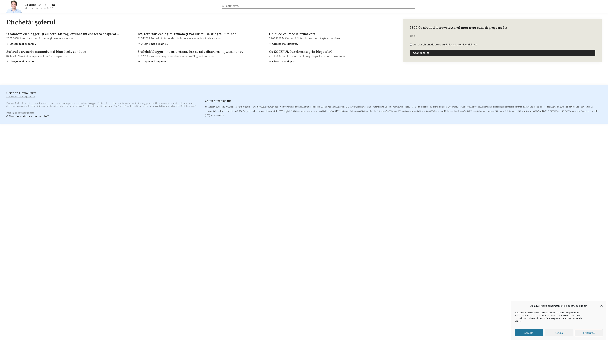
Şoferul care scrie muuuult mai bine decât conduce (46, 52)
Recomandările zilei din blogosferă (453, 111)
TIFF (553, 111)
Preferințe (589, 332)
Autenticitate (380, 106)
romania (492, 111)
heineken (347, 111)
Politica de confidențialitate (461, 44)
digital (290, 111)
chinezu (563, 106)
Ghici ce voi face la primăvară (292, 34)
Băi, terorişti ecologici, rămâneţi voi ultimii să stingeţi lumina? (187, 34)
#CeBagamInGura (215, 106)
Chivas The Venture (583, 106)
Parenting (427, 111)
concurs (210, 111)
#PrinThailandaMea (294, 106)
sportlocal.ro (530, 111)
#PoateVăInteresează (270, 106)
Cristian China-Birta (40, 6)
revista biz (479, 111)
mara (396, 111)
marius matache (411, 111)
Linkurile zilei (372, 111)
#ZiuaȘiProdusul (314, 106)
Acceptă (528, 332)
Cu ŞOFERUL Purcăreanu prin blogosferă (300, 52)
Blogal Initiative (423, 106)
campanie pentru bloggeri (519, 106)
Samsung (515, 111)
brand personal (442, 106)
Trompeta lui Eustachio (580, 111)
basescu (408, 106)
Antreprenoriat (362, 106)
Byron (478, 106)
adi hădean (332, 106)
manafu (386, 111)
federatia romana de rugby (310, 111)
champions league (543, 106)
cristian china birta (229, 111)
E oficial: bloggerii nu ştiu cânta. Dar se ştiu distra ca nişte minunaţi (191, 52)
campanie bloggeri (493, 106)
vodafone (217, 115)
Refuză (559, 332)
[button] (601, 305)
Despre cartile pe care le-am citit (262, 111)
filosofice (332, 111)
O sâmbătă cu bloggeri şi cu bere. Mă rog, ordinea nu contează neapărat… (62, 34)
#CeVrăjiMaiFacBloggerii (241, 106)
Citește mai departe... (22, 43)
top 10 (563, 111)
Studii (544, 111)
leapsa (359, 111)
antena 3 (345, 106)
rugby (503, 111)
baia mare (395, 106)
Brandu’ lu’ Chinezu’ (462, 106)
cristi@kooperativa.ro (167, 106)
